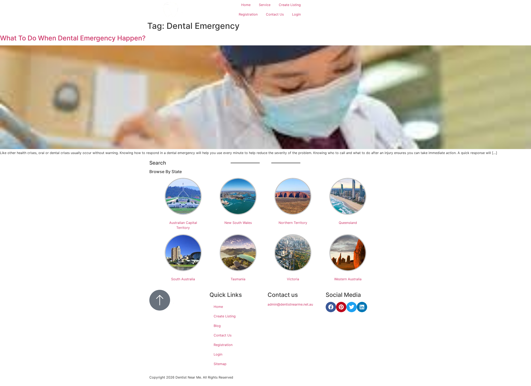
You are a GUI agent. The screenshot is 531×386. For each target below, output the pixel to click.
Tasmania (238, 279)
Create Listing (290, 5)
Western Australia (348, 279)
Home (246, 5)
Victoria (293, 279)
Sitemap (220, 364)
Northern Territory (293, 223)
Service (264, 5)
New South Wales (238, 223)
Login (296, 14)
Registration (248, 14)
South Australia (183, 279)
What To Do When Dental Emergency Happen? (73, 38)
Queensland (348, 223)
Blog (217, 326)
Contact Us (275, 14)
